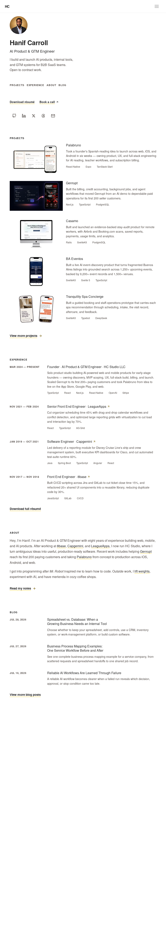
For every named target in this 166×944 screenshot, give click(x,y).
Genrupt (146, 551)
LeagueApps (100, 546)
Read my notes (20, 588)
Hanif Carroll (29, 42)
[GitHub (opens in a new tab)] (14, 115)
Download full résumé (25, 509)
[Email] (53, 115)
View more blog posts (25, 694)
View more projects (23, 335)
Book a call (47, 102)
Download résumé (22, 102)
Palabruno (84, 556)
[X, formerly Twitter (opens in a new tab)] (33, 115)
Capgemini (75, 546)
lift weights (142, 571)
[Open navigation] (156, 6)
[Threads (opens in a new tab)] (43, 115)
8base (61, 546)
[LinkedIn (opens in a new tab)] (23, 115)
